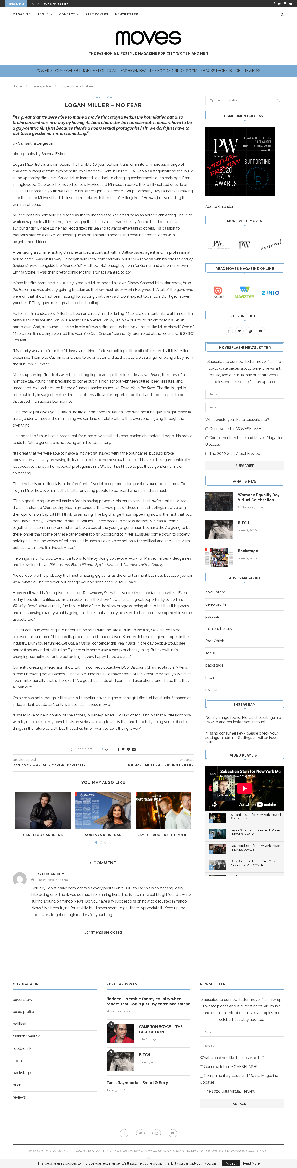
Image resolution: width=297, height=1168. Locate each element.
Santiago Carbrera (43, 835)
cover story (215, 592)
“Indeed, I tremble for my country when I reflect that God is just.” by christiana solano (148, 1001)
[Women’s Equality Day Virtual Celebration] (219, 501)
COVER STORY (50, 71)
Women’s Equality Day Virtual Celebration (259, 497)
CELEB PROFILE (81, 71)
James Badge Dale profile (164, 835)
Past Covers (97, 14)
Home (17, 86)
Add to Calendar (219, 206)
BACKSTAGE (214, 71)
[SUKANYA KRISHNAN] (103, 810)
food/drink (214, 641)
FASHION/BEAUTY (137, 71)
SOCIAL (193, 71)
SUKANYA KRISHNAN (103, 835)
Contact (67, 14)
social (210, 653)
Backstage (248, 551)
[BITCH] (219, 529)
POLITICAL (108, 71)
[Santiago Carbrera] (43, 810)
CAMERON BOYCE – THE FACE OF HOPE (161, 1029)
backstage (214, 665)
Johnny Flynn (56, 3)
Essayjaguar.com (48, 874)
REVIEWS (252, 71)
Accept (231, 1163)
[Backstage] (219, 557)
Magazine (21, 14)
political (212, 616)
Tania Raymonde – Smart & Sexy (137, 1083)
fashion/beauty (218, 628)
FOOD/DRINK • (171, 71)
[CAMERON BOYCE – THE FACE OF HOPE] (120, 1033)
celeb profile (41, 86)
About (43, 14)
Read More (251, 1163)
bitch (209, 677)
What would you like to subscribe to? (237, 419)
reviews (211, 690)
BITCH (235, 71)
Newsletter (126, 14)
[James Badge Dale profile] (163, 810)
